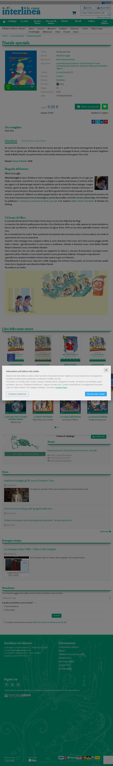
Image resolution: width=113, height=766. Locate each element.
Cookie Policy (61, 387)
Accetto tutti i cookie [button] (96, 394)
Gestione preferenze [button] (17, 394)
